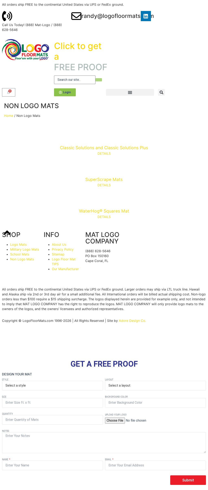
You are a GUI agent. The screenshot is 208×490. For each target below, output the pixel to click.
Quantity (7, 414)
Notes (5, 431)
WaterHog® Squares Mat (104, 211)
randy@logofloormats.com (117, 15)
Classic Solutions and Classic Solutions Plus (104, 147)
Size (4, 397)
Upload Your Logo (116, 414)
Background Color (116, 397)
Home (8, 116)
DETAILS (104, 153)
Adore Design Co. (132, 321)
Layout (109, 379)
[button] (130, 92)
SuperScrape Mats (104, 179)
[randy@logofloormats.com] (76, 16)
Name (5, 459)
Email (108, 459)
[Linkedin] (146, 16)
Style (5, 379)
